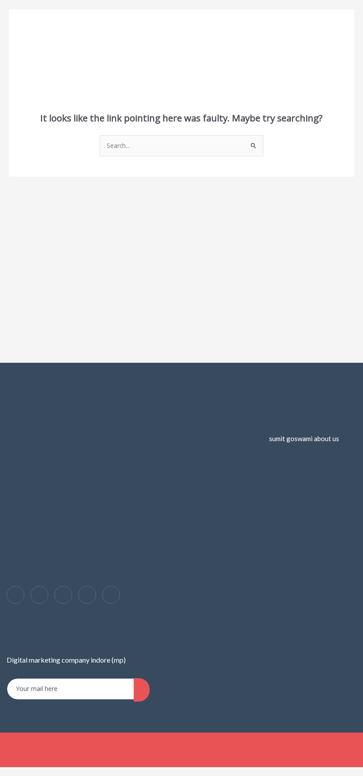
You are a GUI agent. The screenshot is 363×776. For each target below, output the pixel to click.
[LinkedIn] (63, 595)
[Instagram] (111, 595)
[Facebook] (15, 595)
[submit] (142, 690)
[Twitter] (39, 595)
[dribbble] (87, 595)
